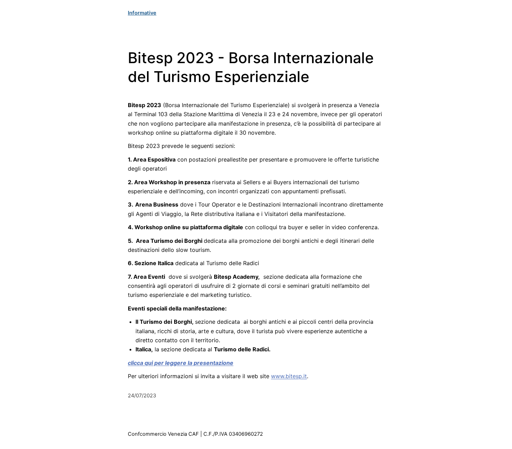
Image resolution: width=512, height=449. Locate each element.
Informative (142, 13)
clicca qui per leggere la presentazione (180, 362)
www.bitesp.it (289, 376)
